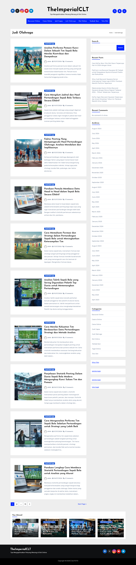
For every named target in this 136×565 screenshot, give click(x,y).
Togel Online (96, 349)
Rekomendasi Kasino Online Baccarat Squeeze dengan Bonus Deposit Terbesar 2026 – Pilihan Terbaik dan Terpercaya (106, 90)
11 (25, 504)
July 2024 (95, 251)
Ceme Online (47, 21)
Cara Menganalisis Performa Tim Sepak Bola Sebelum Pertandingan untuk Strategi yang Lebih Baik (62, 424)
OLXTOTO (75, 561)
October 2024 (97, 236)
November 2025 (97, 173)
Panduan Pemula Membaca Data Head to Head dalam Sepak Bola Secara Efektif (62, 192)
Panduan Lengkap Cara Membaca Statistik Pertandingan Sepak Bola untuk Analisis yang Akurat (62, 471)
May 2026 (95, 143)
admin (49, 61)
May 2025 (95, 202)
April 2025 (95, 207)
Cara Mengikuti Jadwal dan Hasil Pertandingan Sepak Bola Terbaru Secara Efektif (62, 98)
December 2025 (97, 168)
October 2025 (97, 177)
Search (95, 41)
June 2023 (96, 290)
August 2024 (96, 246)
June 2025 (96, 197)
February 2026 (97, 158)
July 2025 (95, 192)
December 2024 (97, 226)
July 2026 (95, 133)
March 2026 (96, 153)
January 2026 (97, 163)
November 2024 (97, 231)
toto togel (95, 387)
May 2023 (95, 295)
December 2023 (97, 285)
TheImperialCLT (68, 10)
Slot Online (83, 21)
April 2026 (95, 148)
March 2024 (96, 270)
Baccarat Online (34, 21)
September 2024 (98, 241)
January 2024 (97, 280)
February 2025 (97, 217)
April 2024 (95, 265)
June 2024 (96, 256)
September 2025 (98, 182)
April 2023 (95, 300)
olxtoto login (96, 371)
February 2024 (97, 275)
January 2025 (97, 221)
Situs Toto (95, 362)
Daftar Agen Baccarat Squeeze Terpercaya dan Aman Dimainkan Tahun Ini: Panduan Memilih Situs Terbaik (107, 99)
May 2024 (95, 261)
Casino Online (97, 319)
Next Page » (82, 504)
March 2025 (96, 212)
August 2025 (96, 187)
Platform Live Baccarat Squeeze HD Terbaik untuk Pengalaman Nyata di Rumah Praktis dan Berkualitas (107, 72)
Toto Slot (105, 21)
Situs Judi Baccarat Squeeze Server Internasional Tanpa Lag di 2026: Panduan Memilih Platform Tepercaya (107, 81)
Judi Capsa (59, 21)
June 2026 (96, 138)
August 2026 (96, 129)
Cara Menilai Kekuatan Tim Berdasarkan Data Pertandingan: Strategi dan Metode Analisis (62, 330)
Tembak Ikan (94, 21)
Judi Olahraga (71, 21)
